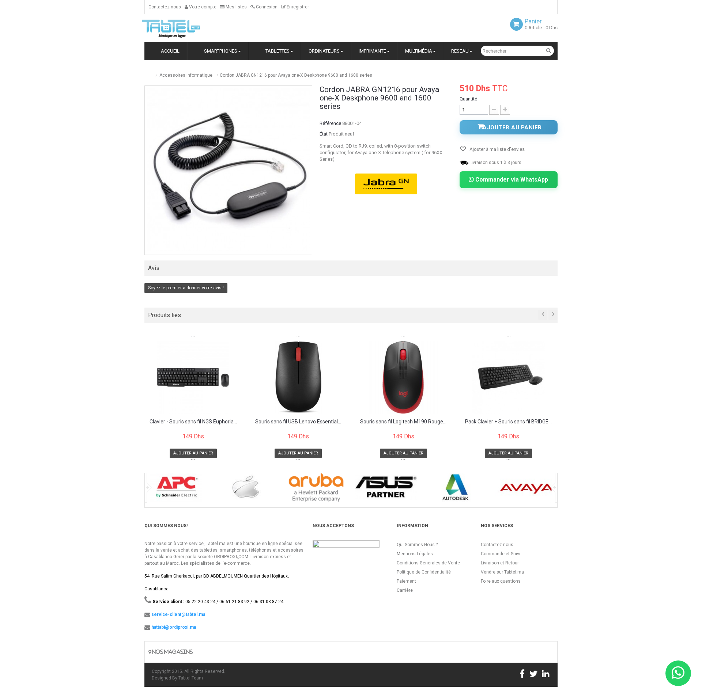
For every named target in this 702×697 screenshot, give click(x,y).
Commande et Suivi (500, 553)
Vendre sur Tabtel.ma (502, 572)
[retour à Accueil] (147, 72)
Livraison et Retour (500, 562)
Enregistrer (297, 6)
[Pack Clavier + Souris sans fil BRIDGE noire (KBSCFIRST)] (508, 377)
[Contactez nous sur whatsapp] (678, 673)
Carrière (405, 590)
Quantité (468, 99)
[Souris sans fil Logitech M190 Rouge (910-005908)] (403, 377)
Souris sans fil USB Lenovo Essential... (298, 421)
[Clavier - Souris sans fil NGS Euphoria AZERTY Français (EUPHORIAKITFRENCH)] (193, 377)
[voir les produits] (176, 489)
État (324, 134)
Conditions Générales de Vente (428, 562)
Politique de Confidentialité (424, 572)
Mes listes (235, 6)
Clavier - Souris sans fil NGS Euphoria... (193, 421)
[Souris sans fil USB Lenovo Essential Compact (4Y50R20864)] (298, 377)
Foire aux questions (501, 581)
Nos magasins (172, 652)
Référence (330, 123)
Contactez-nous (164, 6)
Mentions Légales (415, 553)
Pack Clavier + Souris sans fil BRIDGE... (508, 421)
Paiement (406, 581)
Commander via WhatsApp (511, 179)
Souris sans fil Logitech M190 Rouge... (403, 421)
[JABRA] (386, 184)
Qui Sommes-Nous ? (417, 544)
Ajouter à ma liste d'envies (496, 149)
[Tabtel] (181, 28)
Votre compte (202, 6)
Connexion (266, 6)
